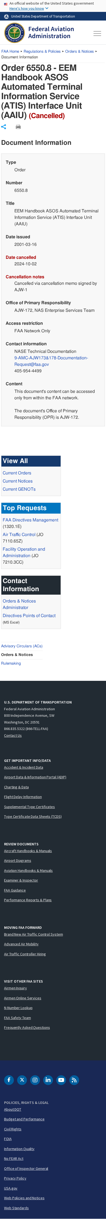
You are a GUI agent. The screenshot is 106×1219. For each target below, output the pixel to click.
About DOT (12, 1109)
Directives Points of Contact (29, 616)
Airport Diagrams (17, 860)
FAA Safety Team (17, 1017)
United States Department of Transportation (43, 16)
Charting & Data (16, 787)
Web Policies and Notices (24, 1197)
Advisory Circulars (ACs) (22, 646)
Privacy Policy (15, 1178)
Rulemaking (11, 663)
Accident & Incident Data (23, 767)
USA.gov (10, 1188)
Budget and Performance (24, 1119)
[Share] (3, 126)
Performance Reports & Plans (28, 899)
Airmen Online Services (22, 998)
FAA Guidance (15, 890)
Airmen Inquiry (15, 988)
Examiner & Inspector (21, 880)
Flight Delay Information (23, 796)
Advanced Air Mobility (21, 944)
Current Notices (18, 481)
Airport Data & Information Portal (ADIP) (35, 777)
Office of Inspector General (26, 1168)
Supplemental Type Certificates (29, 806)
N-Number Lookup (18, 1007)
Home (10, 51)
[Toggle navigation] (97, 33)
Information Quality (19, 1148)
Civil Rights (12, 1129)
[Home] (39, 33)
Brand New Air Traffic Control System (33, 934)
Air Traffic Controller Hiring (25, 954)
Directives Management (30, 520)
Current (19, 489)
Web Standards (16, 1207)
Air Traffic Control (19, 535)
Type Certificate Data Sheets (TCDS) (33, 816)
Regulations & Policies (42, 51)
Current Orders (17, 473)
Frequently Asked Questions (27, 1027)
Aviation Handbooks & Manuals (28, 870)
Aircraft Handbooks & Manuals (28, 850)
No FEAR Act (13, 1158)
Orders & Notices (79, 51)
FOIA (8, 1138)
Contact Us (13, 735)
